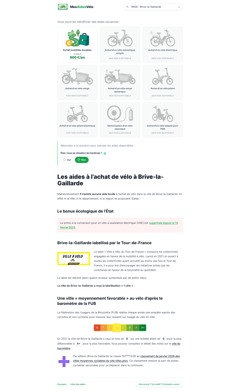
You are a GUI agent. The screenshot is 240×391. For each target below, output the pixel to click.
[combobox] (156, 7)
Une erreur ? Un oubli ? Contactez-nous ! (159, 384)
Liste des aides (77, 384)
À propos (61, 384)
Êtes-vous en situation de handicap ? (81, 153)
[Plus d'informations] (104, 153)
